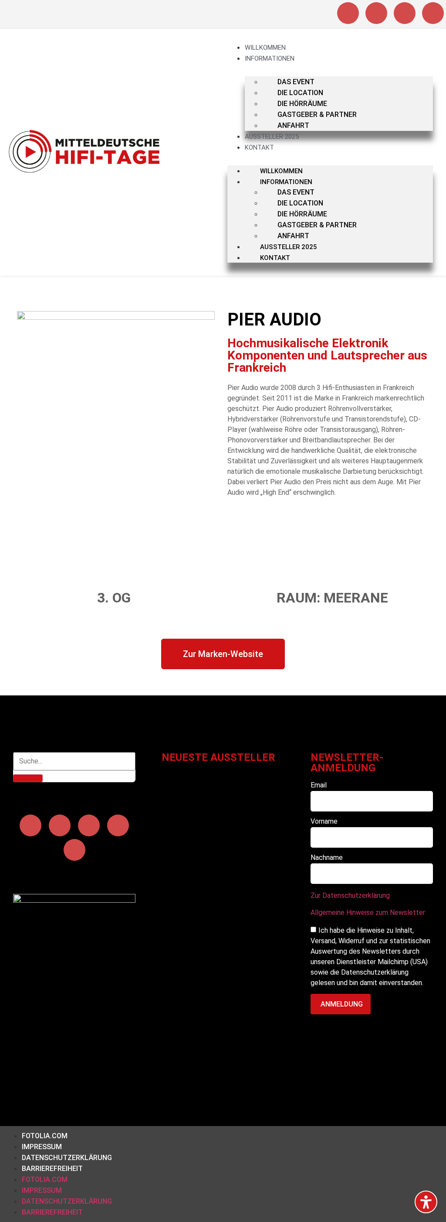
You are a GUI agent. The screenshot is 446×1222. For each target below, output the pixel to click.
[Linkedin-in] (405, 13)
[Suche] (28, 778)
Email (319, 785)
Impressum (42, 1147)
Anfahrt (293, 125)
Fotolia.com (45, 1136)
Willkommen (265, 47)
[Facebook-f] (376, 13)
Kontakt (259, 147)
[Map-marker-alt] (433, 13)
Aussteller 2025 (272, 136)
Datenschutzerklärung (67, 1158)
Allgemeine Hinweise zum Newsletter (368, 912)
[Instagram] (348, 13)
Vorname (324, 821)
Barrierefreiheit (52, 1168)
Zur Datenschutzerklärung (350, 895)
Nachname (327, 858)
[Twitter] (118, 825)
